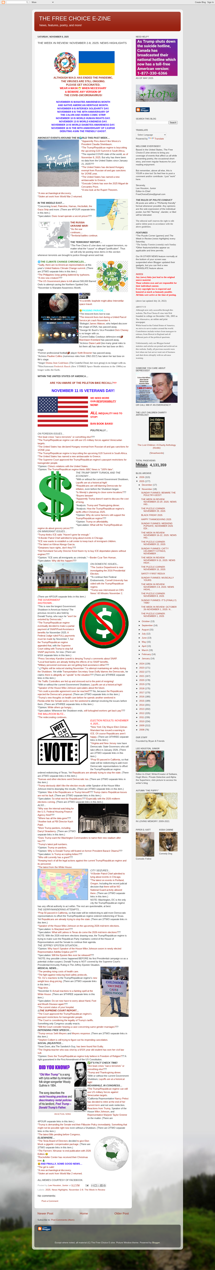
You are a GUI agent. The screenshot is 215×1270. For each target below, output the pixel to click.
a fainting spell (79, 991)
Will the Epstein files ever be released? (71, 955)
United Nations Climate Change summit (65, 268)
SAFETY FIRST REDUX (153, 573)
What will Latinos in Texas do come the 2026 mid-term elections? (85, 932)
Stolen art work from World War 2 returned (60, 196)
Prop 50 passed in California (105, 759)
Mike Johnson (102, 1111)
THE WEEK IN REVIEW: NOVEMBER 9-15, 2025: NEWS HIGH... (158, 560)
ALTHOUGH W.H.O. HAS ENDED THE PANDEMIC (83, 77)
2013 (142, 709)
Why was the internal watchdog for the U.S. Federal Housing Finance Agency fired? (56, 811)
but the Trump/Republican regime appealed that (55, 642)
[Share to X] (98, 1185)
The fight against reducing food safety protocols (63, 975)
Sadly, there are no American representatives (62, 265)
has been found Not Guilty (89, 1046)
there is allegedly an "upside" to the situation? (68, 675)
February (147, 654)
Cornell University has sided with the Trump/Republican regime (109, 583)
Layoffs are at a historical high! (91, 482)
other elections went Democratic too (69, 779)
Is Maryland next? (61, 929)
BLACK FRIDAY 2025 (151, 515)
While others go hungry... (60, 707)
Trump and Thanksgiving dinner (103, 505)
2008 (142, 730)
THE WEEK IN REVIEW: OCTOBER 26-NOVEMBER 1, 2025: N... (159, 608)
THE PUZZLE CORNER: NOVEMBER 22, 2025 (153, 543)
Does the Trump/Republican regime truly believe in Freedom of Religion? (85, 1056)
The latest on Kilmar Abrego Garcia (56, 544)
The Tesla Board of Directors (53, 1141)
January (146, 658)
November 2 (115, 593)
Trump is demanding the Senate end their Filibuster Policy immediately (74, 1124)
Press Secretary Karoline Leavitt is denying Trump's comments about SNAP (77, 658)
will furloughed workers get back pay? (103, 710)
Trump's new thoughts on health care (57, 697)
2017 (142, 692)
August (145, 629)
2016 (142, 696)
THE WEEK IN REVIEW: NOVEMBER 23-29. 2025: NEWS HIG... (158, 502)
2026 (142, 477)
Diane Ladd (94, 343)
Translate (159, 139)
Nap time (43, 988)
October (146, 621)
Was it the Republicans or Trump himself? (69, 792)
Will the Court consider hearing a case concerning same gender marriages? (77, 1027)
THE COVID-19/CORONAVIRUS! (83, 95)
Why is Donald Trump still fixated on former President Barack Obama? (84, 851)
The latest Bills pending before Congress (59, 1134)
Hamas (72, 206)
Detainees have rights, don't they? (56, 547)
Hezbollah (82, 206)
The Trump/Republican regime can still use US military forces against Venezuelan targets (107, 1092)
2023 (142, 668)
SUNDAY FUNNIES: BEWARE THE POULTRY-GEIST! (158, 494)
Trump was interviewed (103, 590)
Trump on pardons (57, 847)
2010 (142, 721)
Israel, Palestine (59, 206)
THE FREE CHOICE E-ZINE (75, 18)
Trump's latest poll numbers (53, 844)
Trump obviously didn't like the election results (62, 785)
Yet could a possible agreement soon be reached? (64, 691)
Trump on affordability (97, 521)
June (144, 638)
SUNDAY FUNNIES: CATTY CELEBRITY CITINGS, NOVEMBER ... (155, 551)
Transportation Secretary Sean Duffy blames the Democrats (93, 671)
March (145, 650)
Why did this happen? (63, 560)
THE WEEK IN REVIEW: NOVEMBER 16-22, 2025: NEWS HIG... (158, 535)
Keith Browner (85, 353)
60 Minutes (103, 593)
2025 (48, 1190)
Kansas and (45, 779)
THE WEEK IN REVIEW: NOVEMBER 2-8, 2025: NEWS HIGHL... (157, 587)
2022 (142, 672)
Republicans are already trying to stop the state (96, 772)
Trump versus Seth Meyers (53, 1033)
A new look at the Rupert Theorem (99, 190)
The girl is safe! (46, 1167)
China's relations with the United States (68, 466)
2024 (142, 664)
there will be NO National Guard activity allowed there (106, 890)
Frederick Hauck (62, 366)
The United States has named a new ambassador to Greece (69, 456)
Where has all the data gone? (53, 818)
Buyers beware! (85, 495)
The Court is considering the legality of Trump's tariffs (66, 1020)
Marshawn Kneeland (89, 340)
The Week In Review (95, 1190)
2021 (142, 676)
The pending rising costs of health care (58, 971)
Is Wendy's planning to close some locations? (100, 492)
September (147, 625)
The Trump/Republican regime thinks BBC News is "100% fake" (80, 469)
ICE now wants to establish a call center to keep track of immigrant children (77, 541)
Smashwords (156, 453)
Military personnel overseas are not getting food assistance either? (72, 665)
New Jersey (110, 743)
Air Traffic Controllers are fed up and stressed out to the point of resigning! (76, 681)
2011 (142, 717)
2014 (142, 705)
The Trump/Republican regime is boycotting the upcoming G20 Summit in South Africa (83, 453)
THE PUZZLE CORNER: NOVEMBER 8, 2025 (153, 594)
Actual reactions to (61, 991)
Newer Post (45, 1213)
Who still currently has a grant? (54, 857)
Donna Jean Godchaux (57, 363)
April (144, 646)
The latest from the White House (55, 867)
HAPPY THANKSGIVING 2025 (156, 519)
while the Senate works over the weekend (66, 701)
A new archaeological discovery (55, 193)
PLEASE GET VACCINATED (83, 84)
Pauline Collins (54, 356)
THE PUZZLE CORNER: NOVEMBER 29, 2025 (153, 509)
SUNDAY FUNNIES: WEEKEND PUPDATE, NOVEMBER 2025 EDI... (157, 526)
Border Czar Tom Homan (103, 557)
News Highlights (60, 1190)
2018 (142, 688)
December (147, 485)
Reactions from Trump (98, 1108)
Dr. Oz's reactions (48, 978)
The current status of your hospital (56, 1007)
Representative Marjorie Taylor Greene (107, 1115)
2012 (142, 713)
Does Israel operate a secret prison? (70, 216)
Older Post (121, 1213)
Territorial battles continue (84, 235)
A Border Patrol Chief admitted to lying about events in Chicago (71, 538)
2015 (142, 701)
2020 (142, 680)
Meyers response (81, 1033)
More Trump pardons (49, 828)
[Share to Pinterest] (104, 1185)
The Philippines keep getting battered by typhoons (64, 275)
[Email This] (92, 1185)
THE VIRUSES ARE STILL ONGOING (83, 81)
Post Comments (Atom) (62, 1220)
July (144, 634)
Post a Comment (50, 1201)
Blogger (156, 1242)
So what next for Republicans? (67, 798)
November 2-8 (76, 1190)
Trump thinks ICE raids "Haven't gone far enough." (64, 534)
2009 (142, 725)
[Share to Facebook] (101, 1185)
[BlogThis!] (95, 1185)
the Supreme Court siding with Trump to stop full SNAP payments (55, 648)
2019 (142, 684)
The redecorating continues (52, 717)
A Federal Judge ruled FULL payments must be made (56, 635)
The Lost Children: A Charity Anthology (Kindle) (157, 446)
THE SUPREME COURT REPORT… (59, 1010)
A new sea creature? (49, 278)
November (147, 489)
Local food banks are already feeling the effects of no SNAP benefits (73, 662)
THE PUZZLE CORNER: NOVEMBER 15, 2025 (153, 568)
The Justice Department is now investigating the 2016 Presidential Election (107, 570)
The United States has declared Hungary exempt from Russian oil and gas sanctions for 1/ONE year (103, 170)
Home (84, 1213)
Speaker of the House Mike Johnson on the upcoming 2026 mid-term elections (79, 926)
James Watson (97, 323)
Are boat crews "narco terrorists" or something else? (65, 437)
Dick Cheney (121, 330)
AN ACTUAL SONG (62, 1114)
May (144, 642)
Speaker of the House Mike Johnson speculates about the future (71, 688)
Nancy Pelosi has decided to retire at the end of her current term (107, 1101)
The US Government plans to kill (55, 281)
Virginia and (97, 743)
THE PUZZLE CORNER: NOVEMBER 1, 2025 (153, 614)
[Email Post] (87, 1185)
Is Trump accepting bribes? (66, 854)
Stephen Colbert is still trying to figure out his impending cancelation (73, 1040)
